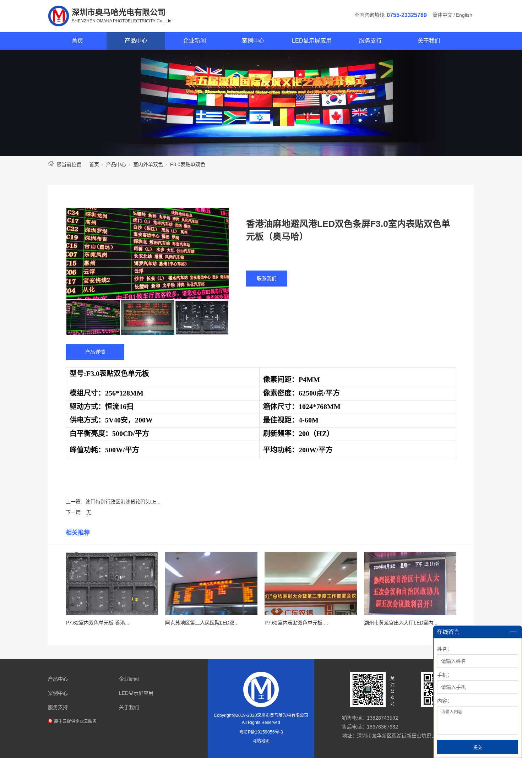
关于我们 (429, 41)
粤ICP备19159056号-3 (261, 732)
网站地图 (261, 740)
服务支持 (370, 41)
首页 (77, 41)
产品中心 (136, 41)
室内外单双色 (148, 164)
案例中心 (253, 41)
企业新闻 (194, 41)
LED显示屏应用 (312, 41)
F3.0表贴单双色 (187, 164)
